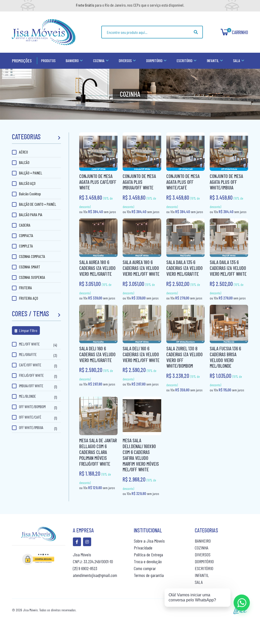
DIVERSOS (202, 554)
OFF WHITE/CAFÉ (30, 417)
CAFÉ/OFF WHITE (30, 364)
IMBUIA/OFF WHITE (31, 385)
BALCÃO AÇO (27, 183)
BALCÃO (24, 162)
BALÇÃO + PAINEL (30, 172)
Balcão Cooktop (30, 193)
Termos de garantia (149, 575)
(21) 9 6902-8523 (85, 568)
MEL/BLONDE (27, 396)
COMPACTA (26, 235)
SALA (199, 582)
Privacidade (143, 547)
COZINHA (201, 547)
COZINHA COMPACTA (32, 256)
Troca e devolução (148, 561)
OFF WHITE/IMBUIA (31, 427)
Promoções (22, 60)
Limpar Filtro (27, 330)
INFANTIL (202, 575)
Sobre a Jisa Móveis (149, 541)
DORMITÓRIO (204, 561)
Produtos (48, 60)
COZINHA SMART (29, 266)
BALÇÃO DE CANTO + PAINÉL (37, 204)
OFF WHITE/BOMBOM (32, 406)
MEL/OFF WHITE (29, 343)
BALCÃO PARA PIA (30, 214)
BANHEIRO (203, 541)
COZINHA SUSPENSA (32, 277)
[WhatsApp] (242, 603)
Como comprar (145, 568)
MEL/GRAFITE (28, 354)
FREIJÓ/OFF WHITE (31, 375)
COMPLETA (26, 245)
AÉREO (23, 151)
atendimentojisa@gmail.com (95, 575)
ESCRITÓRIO (204, 568)
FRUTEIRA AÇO (28, 298)
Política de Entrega (148, 554)
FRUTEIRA (25, 287)
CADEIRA (24, 225)
